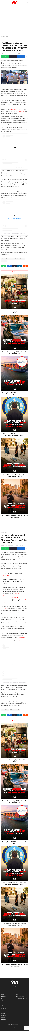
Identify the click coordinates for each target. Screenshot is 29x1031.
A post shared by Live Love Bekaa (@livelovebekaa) (14, 682)
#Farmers (16, 594)
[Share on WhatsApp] (5, 56)
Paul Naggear (14, 109)
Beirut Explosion (5, 258)
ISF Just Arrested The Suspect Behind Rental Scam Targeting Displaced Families (14, 434)
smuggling (18, 641)
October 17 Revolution (17, 181)
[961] (14, 2)
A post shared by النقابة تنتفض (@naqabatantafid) (14, 233)
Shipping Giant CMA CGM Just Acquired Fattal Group (14, 393)
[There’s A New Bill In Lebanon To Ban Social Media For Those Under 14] (14, 455)
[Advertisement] (14, 20)
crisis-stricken (9, 700)
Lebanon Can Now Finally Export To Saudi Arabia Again (14, 311)
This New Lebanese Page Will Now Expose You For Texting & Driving (14, 352)
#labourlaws (6, 596)
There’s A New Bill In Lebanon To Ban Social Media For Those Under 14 (14, 475)
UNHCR (20, 556)
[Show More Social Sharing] (26, 56)
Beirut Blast (22, 111)
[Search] (27, 2)
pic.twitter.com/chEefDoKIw (11, 598)
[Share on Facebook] (21, 56)
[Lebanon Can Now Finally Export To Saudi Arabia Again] (14, 291)
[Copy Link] (13, 56)
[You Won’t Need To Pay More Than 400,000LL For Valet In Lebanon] (14, 496)
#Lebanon (6, 575)
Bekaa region (24, 700)
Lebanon (4, 260)
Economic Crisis (5, 709)
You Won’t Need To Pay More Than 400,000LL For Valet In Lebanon (14, 516)
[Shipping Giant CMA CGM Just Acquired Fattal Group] (14, 373)
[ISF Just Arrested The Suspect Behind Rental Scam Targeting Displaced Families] (14, 414)
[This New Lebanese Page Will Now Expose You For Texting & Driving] (14, 332)
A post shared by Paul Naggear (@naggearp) (14, 167)
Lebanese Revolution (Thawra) (17, 258)
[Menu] (2, 2)
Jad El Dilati (4, 53)
